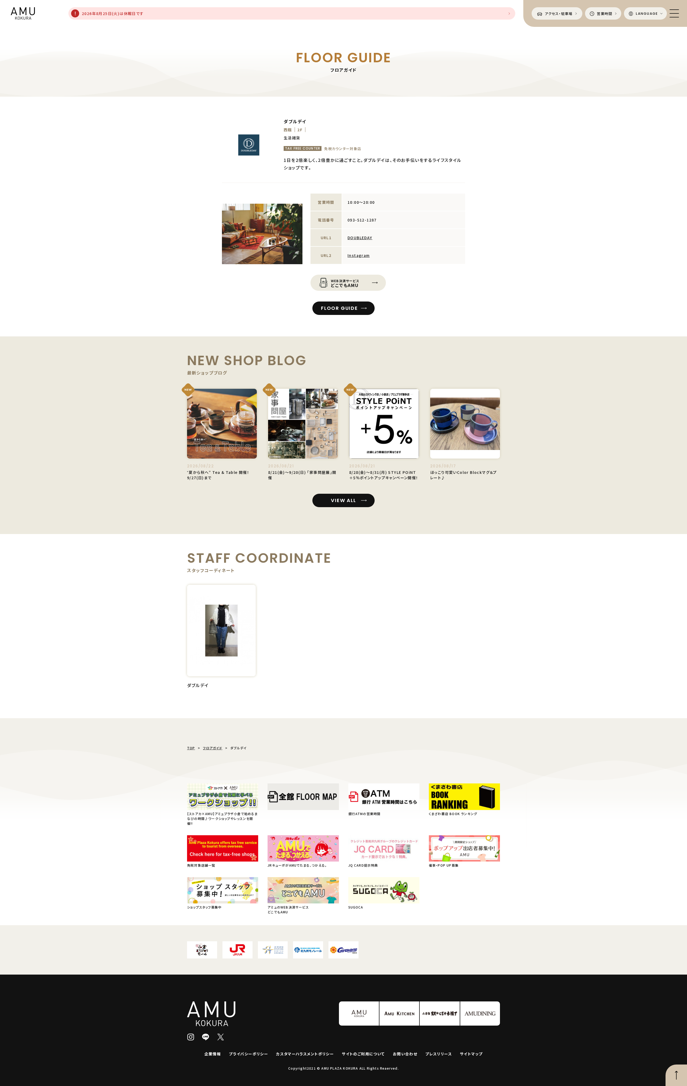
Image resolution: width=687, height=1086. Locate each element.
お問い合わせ (405, 1053)
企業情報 (212, 1053)
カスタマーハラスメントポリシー (305, 1053)
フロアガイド (212, 748)
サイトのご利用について (363, 1053)
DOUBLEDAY (360, 237)
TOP (191, 748)
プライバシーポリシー (248, 1053)
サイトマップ (471, 1053)
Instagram (359, 255)
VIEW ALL (343, 500)
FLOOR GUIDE (339, 308)
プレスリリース (438, 1053)
